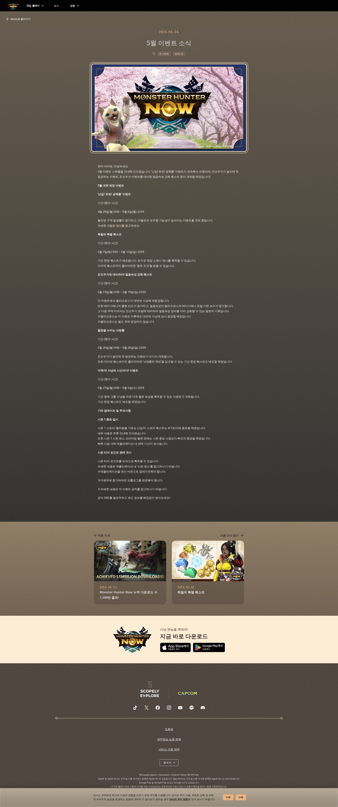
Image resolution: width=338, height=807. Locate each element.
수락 (240, 797)
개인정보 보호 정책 (169, 739)
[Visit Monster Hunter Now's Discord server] (203, 708)
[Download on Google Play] (209, 647)
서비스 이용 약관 (169, 749)
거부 (228, 797)
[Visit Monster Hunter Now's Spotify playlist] (191, 708)
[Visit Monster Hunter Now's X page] (146, 708)
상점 (72, 5)
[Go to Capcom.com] (188, 693)
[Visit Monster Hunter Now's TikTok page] (135, 708)
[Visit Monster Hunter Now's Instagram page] (169, 708)
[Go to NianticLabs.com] (150, 689)
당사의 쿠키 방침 (178, 799)
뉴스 (56, 5)
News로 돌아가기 (21, 19)
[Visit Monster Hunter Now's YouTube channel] (180, 708)
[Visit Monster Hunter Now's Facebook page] (158, 708)
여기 (119, 226)
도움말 (169, 729)
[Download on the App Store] (175, 647)
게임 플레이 (33, 5)
